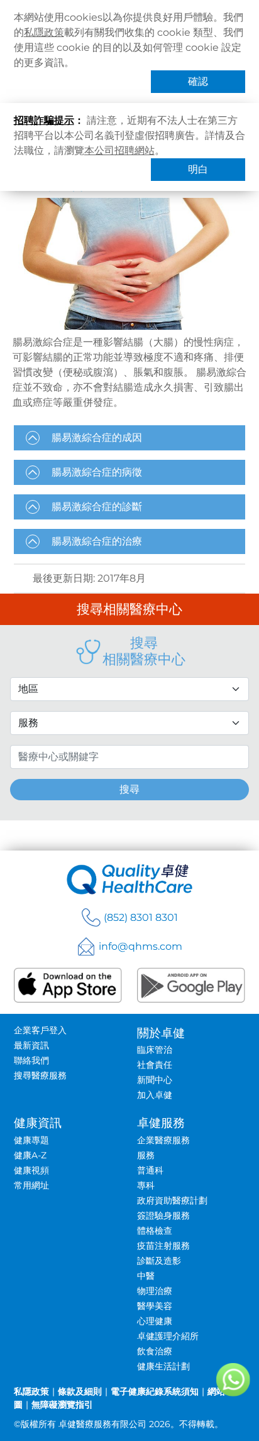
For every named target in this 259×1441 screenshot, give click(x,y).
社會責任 (154, 1064)
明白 (198, 169)
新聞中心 (154, 1079)
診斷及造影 (159, 1260)
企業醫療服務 (163, 1140)
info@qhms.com (140, 946)
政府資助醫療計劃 (172, 1200)
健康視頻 (31, 1170)
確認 (198, 81)
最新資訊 (31, 1045)
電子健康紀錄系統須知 (155, 1391)
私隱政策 (44, 32)
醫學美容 (154, 1306)
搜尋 (129, 789)
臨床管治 (154, 1049)
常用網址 (31, 1185)
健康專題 (31, 1140)
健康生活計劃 (163, 1366)
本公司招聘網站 (119, 150)
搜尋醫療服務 (40, 1075)
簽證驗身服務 (163, 1215)
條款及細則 (80, 1391)
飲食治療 (154, 1351)
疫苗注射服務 (163, 1245)
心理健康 (154, 1321)
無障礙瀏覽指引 (62, 1404)
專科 (146, 1185)
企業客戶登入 (40, 1030)
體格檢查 (154, 1230)
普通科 (150, 1170)
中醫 (146, 1275)
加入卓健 (154, 1095)
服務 (146, 1155)
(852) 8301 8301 (141, 917)
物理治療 (154, 1291)
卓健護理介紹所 (168, 1336)
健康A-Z (30, 1155)
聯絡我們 (31, 1060)
